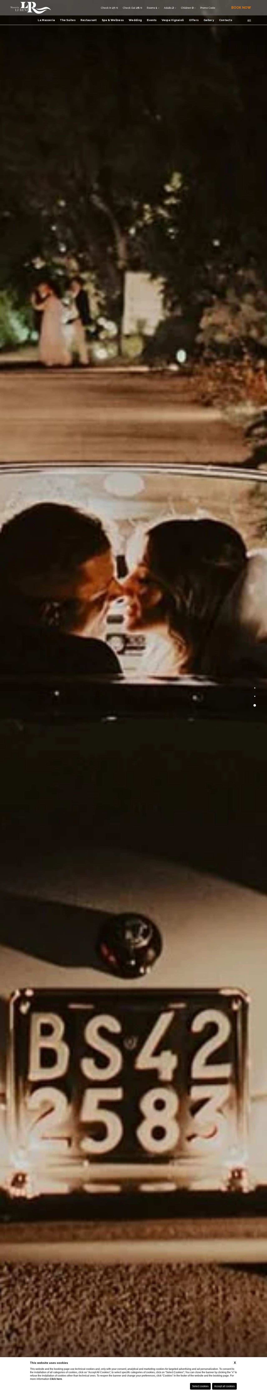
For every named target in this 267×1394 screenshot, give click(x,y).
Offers (194, 20)
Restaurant (89, 20)
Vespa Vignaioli (173, 20)
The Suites (68, 20)
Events (152, 20)
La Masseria (46, 20)
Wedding (135, 20)
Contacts (225, 20)
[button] (254, 688)
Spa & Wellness (113, 20)
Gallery (209, 20)
